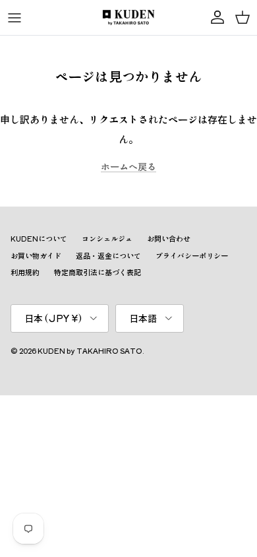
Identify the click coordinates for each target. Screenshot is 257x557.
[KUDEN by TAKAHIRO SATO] (128, 17)
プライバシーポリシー (192, 255)
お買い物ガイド (36, 255)
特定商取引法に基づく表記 (97, 272)
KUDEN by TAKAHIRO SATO (90, 350)
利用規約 (25, 272)
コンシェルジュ (107, 238)
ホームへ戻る (128, 166)
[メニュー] (14, 17)
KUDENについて (39, 238)
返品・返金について (108, 255)
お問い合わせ (168, 238)
